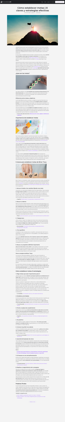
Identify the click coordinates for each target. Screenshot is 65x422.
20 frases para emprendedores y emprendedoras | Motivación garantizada (32, 351)
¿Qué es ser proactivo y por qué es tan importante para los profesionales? (34, 215)
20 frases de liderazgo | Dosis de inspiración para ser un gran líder (30, 353)
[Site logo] (6, 1)
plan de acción (37, 66)
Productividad (28, 12)
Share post (38, 12)
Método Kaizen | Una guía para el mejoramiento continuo (32, 199)
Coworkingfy (34, 67)
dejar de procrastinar (33, 57)
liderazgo (21, 183)
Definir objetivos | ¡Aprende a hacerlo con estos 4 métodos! (28, 395)
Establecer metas (32, 401)
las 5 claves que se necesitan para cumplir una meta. (38, 184)
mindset (37, 59)
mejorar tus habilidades (33, 150)
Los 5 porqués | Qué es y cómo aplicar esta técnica (33, 293)
